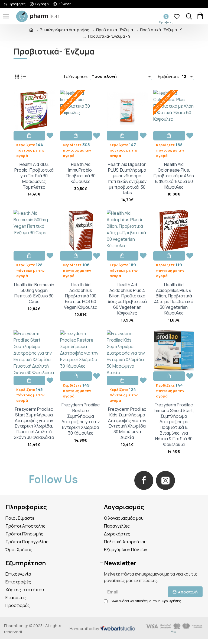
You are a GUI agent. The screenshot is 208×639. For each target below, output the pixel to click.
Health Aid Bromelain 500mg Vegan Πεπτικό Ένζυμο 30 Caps (34, 293)
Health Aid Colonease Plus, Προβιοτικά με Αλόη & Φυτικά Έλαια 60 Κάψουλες (174, 176)
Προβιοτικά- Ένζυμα (114, 29)
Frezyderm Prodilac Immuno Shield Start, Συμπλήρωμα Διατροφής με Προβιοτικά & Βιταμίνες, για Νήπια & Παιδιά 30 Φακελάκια (174, 424)
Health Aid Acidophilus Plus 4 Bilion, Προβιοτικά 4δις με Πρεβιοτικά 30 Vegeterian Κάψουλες (173, 299)
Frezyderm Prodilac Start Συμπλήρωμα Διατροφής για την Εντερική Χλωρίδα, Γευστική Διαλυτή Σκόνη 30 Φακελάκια (34, 423)
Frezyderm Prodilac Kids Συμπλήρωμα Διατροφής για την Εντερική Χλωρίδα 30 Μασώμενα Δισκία (127, 423)
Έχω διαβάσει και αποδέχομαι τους (145, 601)
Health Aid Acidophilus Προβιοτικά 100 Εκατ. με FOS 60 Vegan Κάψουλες (80, 296)
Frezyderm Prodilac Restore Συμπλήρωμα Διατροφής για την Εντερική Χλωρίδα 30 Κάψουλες (80, 419)
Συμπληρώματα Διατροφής (64, 29)
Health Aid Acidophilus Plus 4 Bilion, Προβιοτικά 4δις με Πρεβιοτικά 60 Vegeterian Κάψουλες (127, 299)
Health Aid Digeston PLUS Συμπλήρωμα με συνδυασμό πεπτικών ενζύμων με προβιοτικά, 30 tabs (127, 178)
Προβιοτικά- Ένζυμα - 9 (161, 29)
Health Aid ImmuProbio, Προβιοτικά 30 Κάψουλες (81, 173)
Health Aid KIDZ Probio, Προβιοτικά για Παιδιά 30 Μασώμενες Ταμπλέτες (34, 176)
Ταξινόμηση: (76, 76)
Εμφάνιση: (168, 76)
